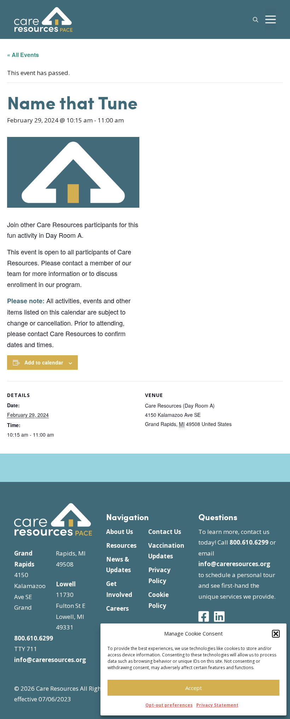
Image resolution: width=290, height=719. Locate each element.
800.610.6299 (33, 638)
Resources (121, 545)
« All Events (23, 55)
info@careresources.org (50, 660)
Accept (193, 687)
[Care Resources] (43, 19)
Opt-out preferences (169, 705)
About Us (119, 532)
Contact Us (164, 532)
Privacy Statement (217, 705)
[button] (275, 633)
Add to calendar (43, 362)
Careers (117, 608)
